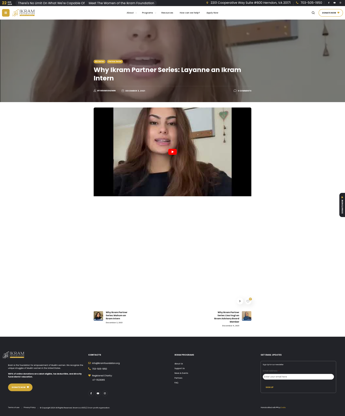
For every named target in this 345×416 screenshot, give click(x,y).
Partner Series (114, 61)
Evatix (283, 407)
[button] (313, 13)
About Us (179, 363)
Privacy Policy (30, 407)
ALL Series (99, 61)
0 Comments (244, 90)
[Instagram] (340, 2)
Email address (271, 370)
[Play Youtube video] (172, 152)
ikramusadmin (108, 90)
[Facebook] (328, 2)
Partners (178, 378)
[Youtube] (334, 2)
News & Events (181, 373)
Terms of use (13, 407)
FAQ (176, 382)
